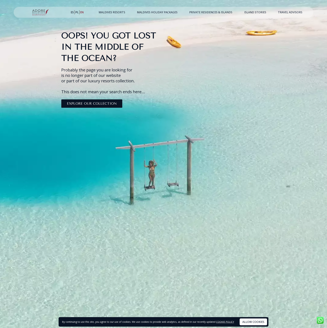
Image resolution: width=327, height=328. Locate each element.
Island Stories (255, 12)
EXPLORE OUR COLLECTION (92, 104)
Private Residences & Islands (210, 12)
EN (82, 12)
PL (77, 12)
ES (72, 12)
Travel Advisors (290, 12)
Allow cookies (253, 322)
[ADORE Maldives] (40, 12)
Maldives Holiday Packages (157, 12)
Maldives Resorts (112, 12)
